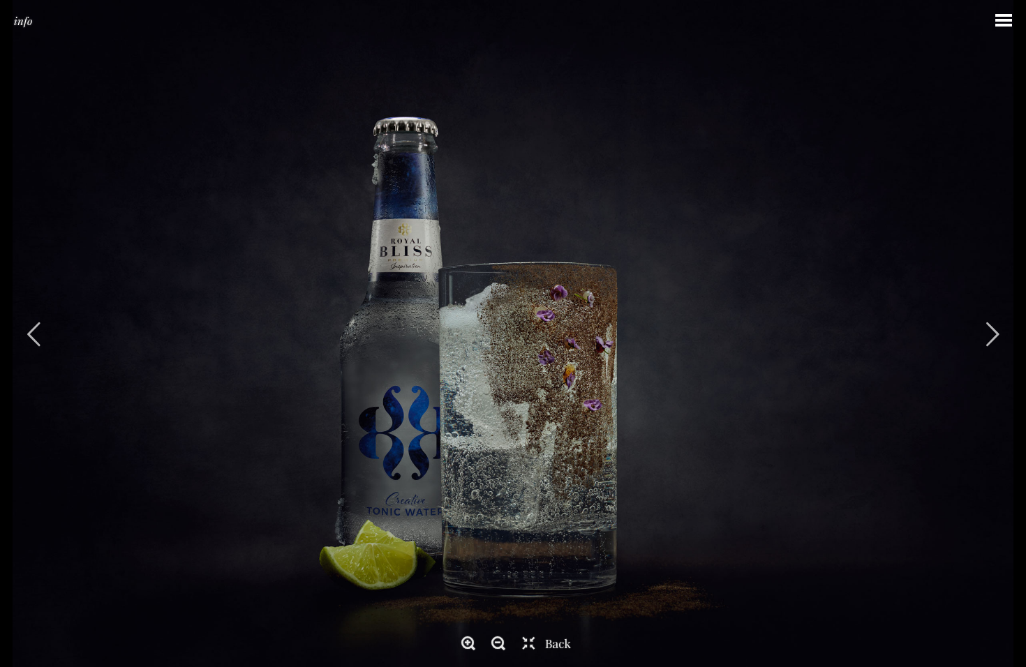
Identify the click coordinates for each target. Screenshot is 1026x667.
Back (558, 643)
